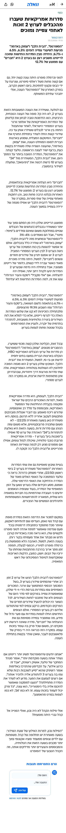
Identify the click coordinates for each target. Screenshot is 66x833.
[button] (52, 4)
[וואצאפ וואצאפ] (12, 4)
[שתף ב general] (6, 4)
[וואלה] (33, 4)
